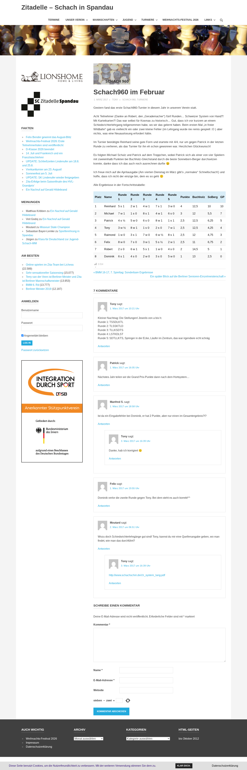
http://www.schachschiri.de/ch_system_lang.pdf (137, 575)
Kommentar (101, 624)
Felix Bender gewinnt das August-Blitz (48, 137)
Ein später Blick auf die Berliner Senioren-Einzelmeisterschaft (186, 276)
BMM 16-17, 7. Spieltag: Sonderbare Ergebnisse (124, 272)
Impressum (32, 742)
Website (98, 690)
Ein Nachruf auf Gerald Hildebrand (46, 189)
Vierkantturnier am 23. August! (44, 169)
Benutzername (30, 310)
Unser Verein (75, 19)
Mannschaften (103, 19)
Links (208, 19)
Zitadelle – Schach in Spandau (67, 7)
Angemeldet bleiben (36, 335)
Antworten (104, 346)
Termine (53, 19)
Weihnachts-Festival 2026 (180, 19)
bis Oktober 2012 (189, 738)
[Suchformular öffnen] (221, 19)
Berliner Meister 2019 (38, 288)
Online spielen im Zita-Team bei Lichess (50, 264)
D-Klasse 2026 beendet (40, 149)
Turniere (147, 19)
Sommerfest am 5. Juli (39, 173)
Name (97, 670)
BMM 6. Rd (32, 284)
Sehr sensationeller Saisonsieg (44, 272)
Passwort (26, 322)
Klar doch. (184, 765)
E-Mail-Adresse (103, 680)
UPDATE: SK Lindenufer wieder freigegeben (52, 177)
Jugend (127, 19)
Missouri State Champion (55, 227)
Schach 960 (129, 99)
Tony (115, 99)
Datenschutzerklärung (39, 746)
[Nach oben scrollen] (241, 764)
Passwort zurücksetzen (35, 350)
